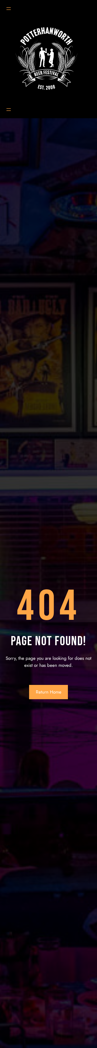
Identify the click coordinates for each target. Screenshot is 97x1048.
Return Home (48, 692)
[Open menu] (8, 8)
